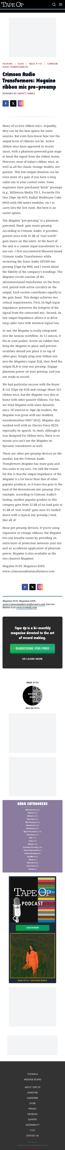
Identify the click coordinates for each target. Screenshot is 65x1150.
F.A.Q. (32, 1130)
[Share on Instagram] (21, 103)
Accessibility (32, 1125)
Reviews (8, 64)
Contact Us (32, 1136)
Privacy (32, 1109)
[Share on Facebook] (6, 103)
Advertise (32, 1092)
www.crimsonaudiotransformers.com (24, 604)
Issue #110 (35, 64)
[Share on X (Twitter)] (13, 103)
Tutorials (32, 1074)
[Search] (53, 4)
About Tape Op (32, 1087)
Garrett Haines (26, 93)
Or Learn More (32, 659)
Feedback (32, 1114)
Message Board (32, 1079)
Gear (21, 64)
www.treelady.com (26, 607)
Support (32, 1119)
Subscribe (32, 1098)
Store (32, 1103)
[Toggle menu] (60, 4)
